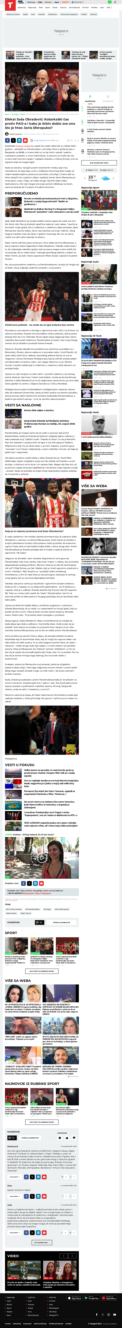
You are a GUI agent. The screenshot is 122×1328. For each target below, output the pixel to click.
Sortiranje (62, 1133)
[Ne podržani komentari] (74, 1137)
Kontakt (68, 1324)
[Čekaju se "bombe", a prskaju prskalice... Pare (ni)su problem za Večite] (10, 55)
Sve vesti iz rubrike (42, 971)
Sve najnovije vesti (99, 163)
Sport (7, 114)
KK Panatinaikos (33, 909)
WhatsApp (28, 893)
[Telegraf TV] (114, 1314)
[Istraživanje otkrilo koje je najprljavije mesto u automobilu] (86, 327)
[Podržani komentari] (67, 1137)
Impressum (27, 1324)
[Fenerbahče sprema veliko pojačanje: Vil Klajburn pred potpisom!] (38, 55)
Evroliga (15, 114)
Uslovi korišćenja (11, 900)
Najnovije (90, 187)
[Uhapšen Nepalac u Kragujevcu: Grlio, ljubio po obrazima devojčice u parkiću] (59, 1270)
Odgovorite (15, 1177)
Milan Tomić (26, 913)
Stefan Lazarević (16, 134)
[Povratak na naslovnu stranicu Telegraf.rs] (10, 5)
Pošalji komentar (61, 922)
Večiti (22, 114)
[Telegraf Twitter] (102, 1314)
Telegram (45, 893)
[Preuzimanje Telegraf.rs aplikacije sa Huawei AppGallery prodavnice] (109, 1298)
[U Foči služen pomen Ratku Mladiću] (99, 425)
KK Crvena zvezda (13, 909)
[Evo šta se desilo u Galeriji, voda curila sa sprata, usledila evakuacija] (24, 1270)
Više (108, 7)
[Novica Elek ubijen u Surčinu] (13, 413)
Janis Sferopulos (62, 909)
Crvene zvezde (22, 146)
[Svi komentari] (59, 1137)
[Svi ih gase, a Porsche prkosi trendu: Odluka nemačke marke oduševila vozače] (86, 308)
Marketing (17, 1324)
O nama (8, 1324)
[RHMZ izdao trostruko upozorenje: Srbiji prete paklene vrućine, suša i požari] (86, 475)
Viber (37, 893)
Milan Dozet (11, 913)
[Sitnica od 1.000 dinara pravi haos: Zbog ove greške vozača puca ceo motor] (86, 298)
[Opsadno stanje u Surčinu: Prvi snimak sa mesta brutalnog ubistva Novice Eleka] (86, 465)
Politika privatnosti (56, 1324)
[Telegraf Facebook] (96, 1314)
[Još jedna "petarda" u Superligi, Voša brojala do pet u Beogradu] (99, 200)
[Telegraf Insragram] (108, 1314)
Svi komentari (42, 1242)
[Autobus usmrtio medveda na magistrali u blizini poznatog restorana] (86, 456)
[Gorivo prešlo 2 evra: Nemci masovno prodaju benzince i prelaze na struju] (99, 274)
